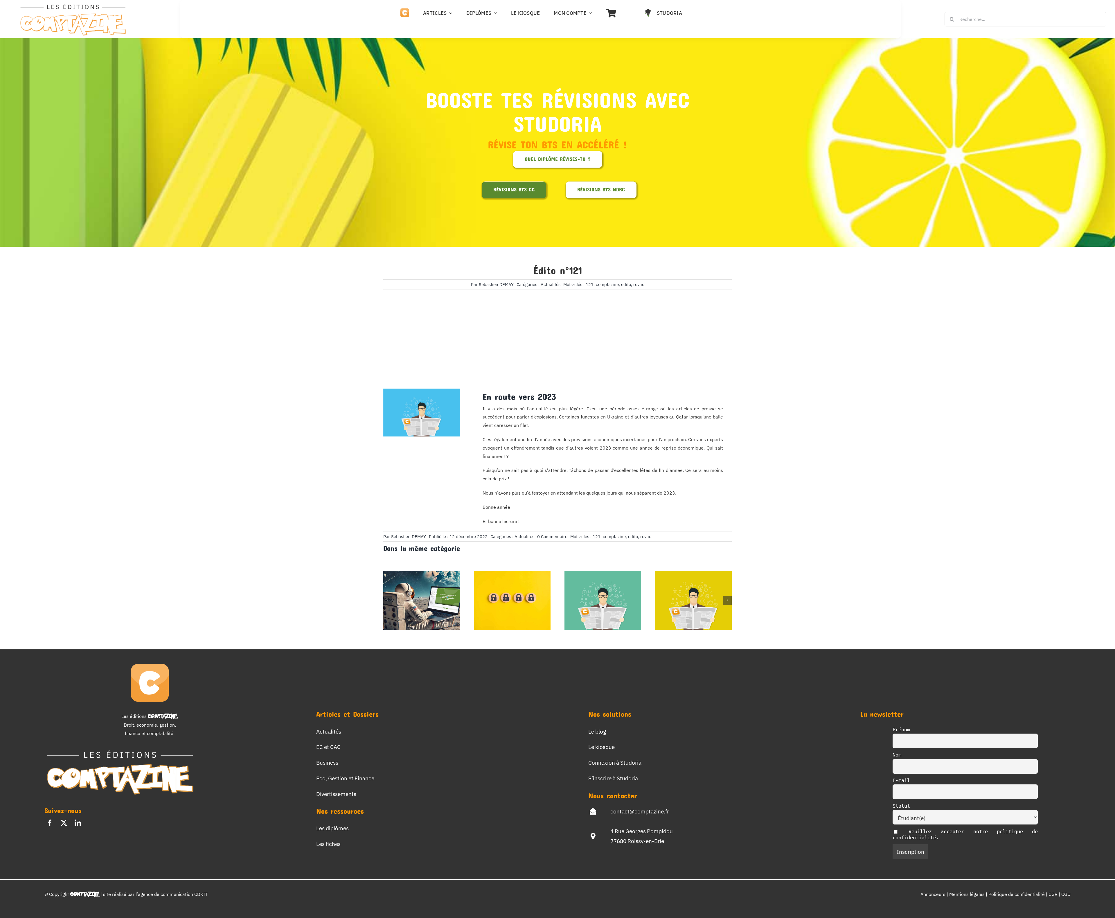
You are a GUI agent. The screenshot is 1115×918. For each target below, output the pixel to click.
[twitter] (63, 822)
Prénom (901, 729)
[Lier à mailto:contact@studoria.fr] (593, 811)
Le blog (597, 731)
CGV (1054, 894)
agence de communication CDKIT (173, 894)
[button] (387, 600)
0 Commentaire (552, 536)
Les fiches (328, 843)
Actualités (550, 284)
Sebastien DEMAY (496, 284)
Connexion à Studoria (614, 762)
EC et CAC (328, 746)
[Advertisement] (557, 330)
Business (327, 762)
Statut (901, 806)
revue (638, 284)
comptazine (607, 284)
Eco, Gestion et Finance (345, 778)
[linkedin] (77, 822)
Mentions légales (967, 894)
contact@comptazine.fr (639, 811)
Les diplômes (332, 828)
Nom (897, 755)
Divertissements (336, 793)
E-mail (901, 780)
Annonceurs (932, 894)
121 (590, 284)
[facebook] (49, 822)
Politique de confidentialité (1017, 894)
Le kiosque (601, 746)
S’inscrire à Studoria (613, 778)
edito (626, 284)
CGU (1066, 894)
